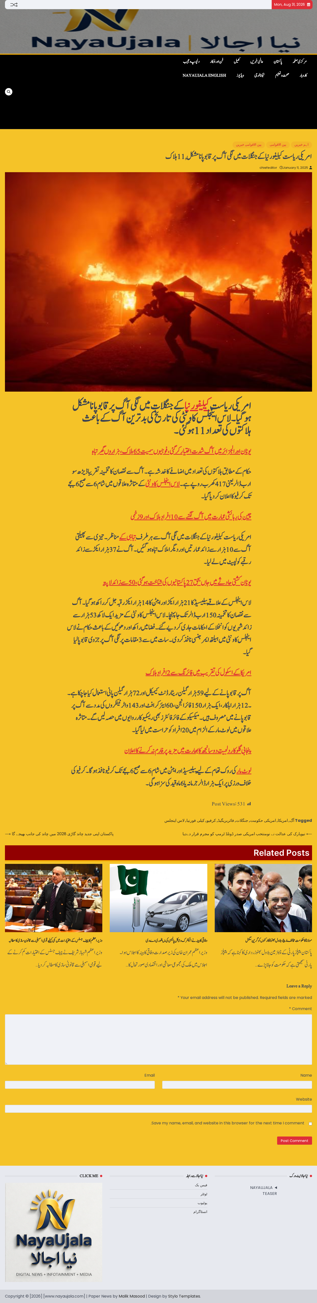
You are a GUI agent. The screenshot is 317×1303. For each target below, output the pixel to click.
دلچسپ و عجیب (191, 61)
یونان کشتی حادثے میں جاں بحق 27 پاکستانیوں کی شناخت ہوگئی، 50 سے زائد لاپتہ (177, 582)
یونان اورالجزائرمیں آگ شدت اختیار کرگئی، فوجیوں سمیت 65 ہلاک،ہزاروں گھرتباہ (171, 451)
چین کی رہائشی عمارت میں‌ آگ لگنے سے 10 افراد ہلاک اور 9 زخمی (191, 516)
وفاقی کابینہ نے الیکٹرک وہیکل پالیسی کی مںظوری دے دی (176, 940)
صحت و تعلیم (282, 75)
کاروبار (303, 75)
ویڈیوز (240, 75)
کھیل (237, 61)
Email (149, 1075)
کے (127, 537)
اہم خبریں (301, 144)
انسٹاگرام (200, 1211)
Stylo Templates (184, 1296)
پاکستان (278, 61)
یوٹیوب (202, 1202)
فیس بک (201, 1185)
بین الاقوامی (278, 144)
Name (306, 1075)
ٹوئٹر (204, 1193)
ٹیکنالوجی (259, 75)
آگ (292, 820)
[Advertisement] (87, 91)
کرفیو (211, 820)
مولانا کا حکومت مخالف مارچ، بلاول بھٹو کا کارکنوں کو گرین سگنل (278, 940)
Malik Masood (132, 1296)
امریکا (283, 820)
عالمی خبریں (256, 61)
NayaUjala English (204, 75)
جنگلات (242, 820)
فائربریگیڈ (226, 820)
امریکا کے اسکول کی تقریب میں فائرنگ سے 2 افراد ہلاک (198, 672)
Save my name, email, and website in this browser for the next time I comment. (227, 1123)
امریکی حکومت (263, 820)
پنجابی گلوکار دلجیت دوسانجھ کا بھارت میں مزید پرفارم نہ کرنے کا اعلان (187, 750)
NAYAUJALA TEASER (263, 1190)
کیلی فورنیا (195, 820)
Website (304, 1099)
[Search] (8, 91)
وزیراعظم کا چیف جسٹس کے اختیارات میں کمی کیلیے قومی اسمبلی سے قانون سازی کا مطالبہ (55, 940)
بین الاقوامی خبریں (249, 144)
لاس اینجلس (174, 820)
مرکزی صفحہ (299, 61)
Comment (300, 1009)
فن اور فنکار (216, 61)
